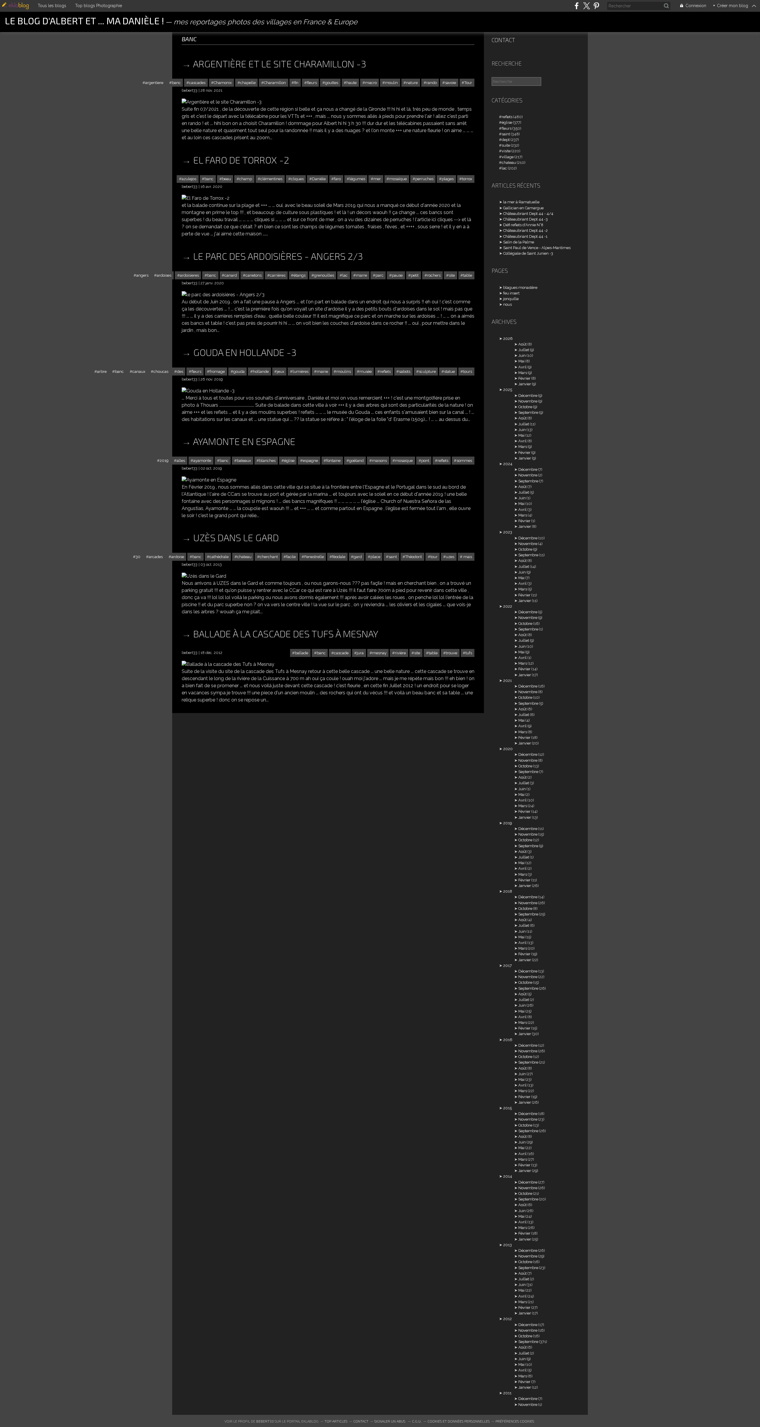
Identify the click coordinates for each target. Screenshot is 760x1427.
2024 (507, 464)
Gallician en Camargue (523, 208)
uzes (450, 557)
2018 (507, 891)
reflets (385, 371)
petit (415, 275)
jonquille (511, 299)
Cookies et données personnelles (459, 1421)
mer (377, 179)
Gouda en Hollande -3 (245, 352)
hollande (261, 371)
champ (245, 179)
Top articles (335, 1421)
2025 (507, 389)
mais (467, 557)
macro (371, 82)
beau (226, 179)
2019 (164, 460)
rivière (400, 653)
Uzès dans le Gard (236, 537)
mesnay (379, 653)
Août (522, 344)
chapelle (248, 82)
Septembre (528, 412)
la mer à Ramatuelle (521, 202)
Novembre (527, 401)
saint (393, 557)
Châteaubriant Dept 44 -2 (525, 230)
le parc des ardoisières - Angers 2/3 (278, 256)
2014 (507, 1176)
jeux (280, 371)
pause (397, 275)
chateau (244, 557)
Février (524, 378)
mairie (322, 371)
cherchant (269, 557)
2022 (507, 606)
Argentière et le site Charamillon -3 (279, 63)
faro (337, 179)
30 (138, 557)
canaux (138, 371)
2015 (507, 1108)
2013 (507, 1245)
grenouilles (324, 275)
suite (506, 145)
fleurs (312, 82)
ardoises (164, 275)
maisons (379, 460)
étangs (299, 275)
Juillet (523, 350)
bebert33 (265, 1421)
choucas (160, 371)
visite (506, 151)
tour (434, 557)
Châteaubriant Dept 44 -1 (525, 236)
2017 (507, 965)
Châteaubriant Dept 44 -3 (525, 219)
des (180, 371)
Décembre (527, 395)
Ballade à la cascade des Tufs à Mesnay (285, 633)
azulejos (189, 179)
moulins (343, 371)
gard (358, 557)
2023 (507, 532)
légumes (357, 179)
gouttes (331, 82)
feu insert (511, 293)
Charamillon (275, 82)
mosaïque (398, 179)
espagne (310, 460)
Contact (503, 40)
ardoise (177, 557)
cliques (297, 179)
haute (351, 82)
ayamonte (202, 460)
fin (296, 82)
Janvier (524, 384)
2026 (508, 338)
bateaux (244, 460)
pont (425, 460)
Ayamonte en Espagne (244, 441)
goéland (356, 460)
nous (507, 304)
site (452, 275)
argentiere (154, 82)
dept (506, 139)
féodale (338, 557)
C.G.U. (417, 1421)
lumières (300, 371)
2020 (508, 749)
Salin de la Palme (518, 242)
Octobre (525, 407)
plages (448, 179)
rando (431, 82)
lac (345, 275)
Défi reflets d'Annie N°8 (523, 225)
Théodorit (413, 557)
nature (412, 82)
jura (360, 653)
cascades (197, 82)
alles (181, 460)
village (508, 157)
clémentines (271, 179)
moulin (391, 82)
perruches (424, 179)
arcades (156, 557)
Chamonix (223, 82)
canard (230, 275)
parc (380, 275)
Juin (522, 355)
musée (366, 371)
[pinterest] (596, 5)
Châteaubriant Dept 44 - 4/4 (528, 213)
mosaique (404, 460)
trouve (451, 653)
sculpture (427, 371)
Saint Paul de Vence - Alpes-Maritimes (537, 248)
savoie (450, 82)
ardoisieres (189, 275)
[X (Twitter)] (586, 5)
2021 (507, 680)
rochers (434, 275)
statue (449, 371)
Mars (522, 372)
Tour (468, 82)
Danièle (319, 179)
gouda (239, 371)
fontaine (333, 460)
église (289, 460)
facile (291, 557)
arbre (102, 371)
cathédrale (219, 557)
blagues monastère (520, 287)
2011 (507, 1393)
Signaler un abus (390, 1421)
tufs (469, 653)
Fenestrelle (314, 557)
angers (142, 275)
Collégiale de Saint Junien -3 (528, 253)
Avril (522, 367)
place (375, 557)
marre (361, 275)
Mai (521, 361)
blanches (267, 460)
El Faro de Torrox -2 (241, 159)
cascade (341, 653)
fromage (217, 371)
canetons (254, 275)
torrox (467, 179)
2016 (507, 1040)
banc (176, 82)
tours (467, 371)
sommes (464, 460)
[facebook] (576, 5)
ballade (301, 653)
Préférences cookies (514, 1421)
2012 (507, 1319)
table (467, 275)
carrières (277, 275)
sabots (404, 371)
